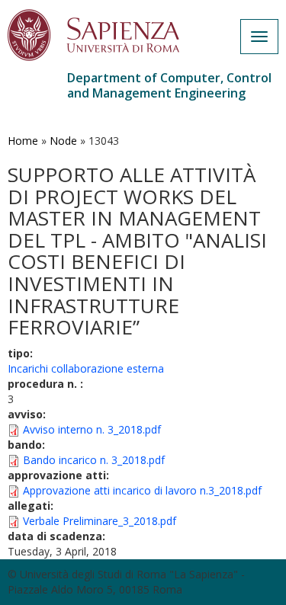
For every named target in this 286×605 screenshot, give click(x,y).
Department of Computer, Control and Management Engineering (169, 85)
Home (23, 140)
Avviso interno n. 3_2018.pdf (92, 429)
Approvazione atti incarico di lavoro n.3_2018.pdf (142, 490)
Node (63, 140)
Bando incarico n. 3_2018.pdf (94, 460)
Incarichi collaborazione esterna (86, 368)
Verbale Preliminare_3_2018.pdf (99, 521)
